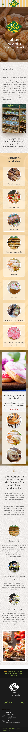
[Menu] (3, 3)
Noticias (21, 673)
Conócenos (11, 671)
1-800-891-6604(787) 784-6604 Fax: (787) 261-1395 (11, 716)
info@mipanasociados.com (13, 722)
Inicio (5, 671)
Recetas (15, 673)
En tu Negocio (20, 671)
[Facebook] (6, 702)
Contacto (14, 675)
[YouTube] (17, 702)
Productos (8, 673)
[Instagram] (11, 702)
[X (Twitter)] (22, 702)
